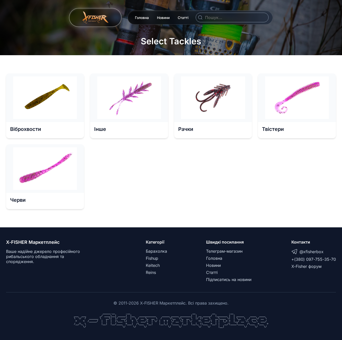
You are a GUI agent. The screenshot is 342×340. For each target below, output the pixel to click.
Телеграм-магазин (224, 251)
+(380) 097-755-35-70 (313, 259)
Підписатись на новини (228, 279)
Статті (183, 17)
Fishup (152, 258)
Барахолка (156, 251)
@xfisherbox (311, 251)
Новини (163, 17)
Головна (142, 17)
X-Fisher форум (306, 266)
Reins (151, 272)
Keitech (153, 265)
